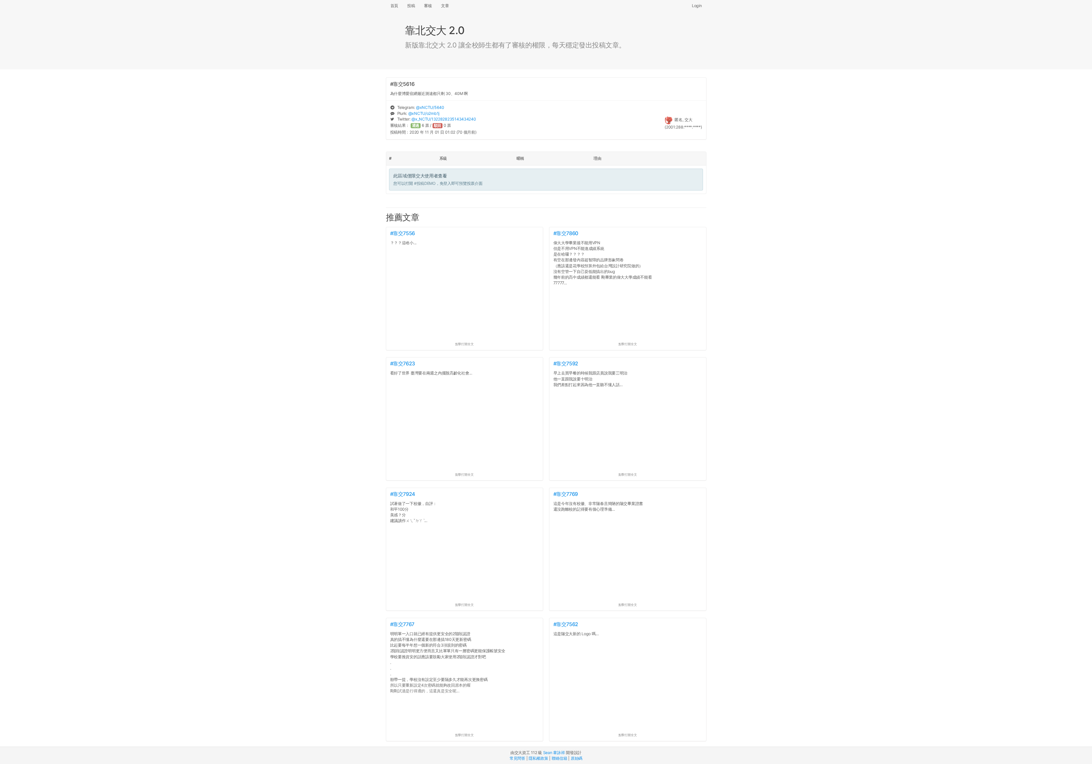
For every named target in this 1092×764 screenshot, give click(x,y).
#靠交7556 (402, 233)
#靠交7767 (402, 624)
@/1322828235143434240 (443, 119)
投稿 (411, 5)
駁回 (437, 125)
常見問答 (517, 758)
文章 (445, 5)
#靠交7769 (565, 494)
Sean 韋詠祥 (554, 752)
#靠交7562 (565, 624)
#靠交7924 (402, 494)
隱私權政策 (538, 758)
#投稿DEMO (425, 183)
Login (697, 5)
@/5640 (430, 107)
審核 (428, 5)
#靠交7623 (402, 364)
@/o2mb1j (423, 113)
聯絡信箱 (559, 758)
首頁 (394, 5)
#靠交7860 (565, 233)
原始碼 (576, 758)
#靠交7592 (565, 364)
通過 (415, 125)
